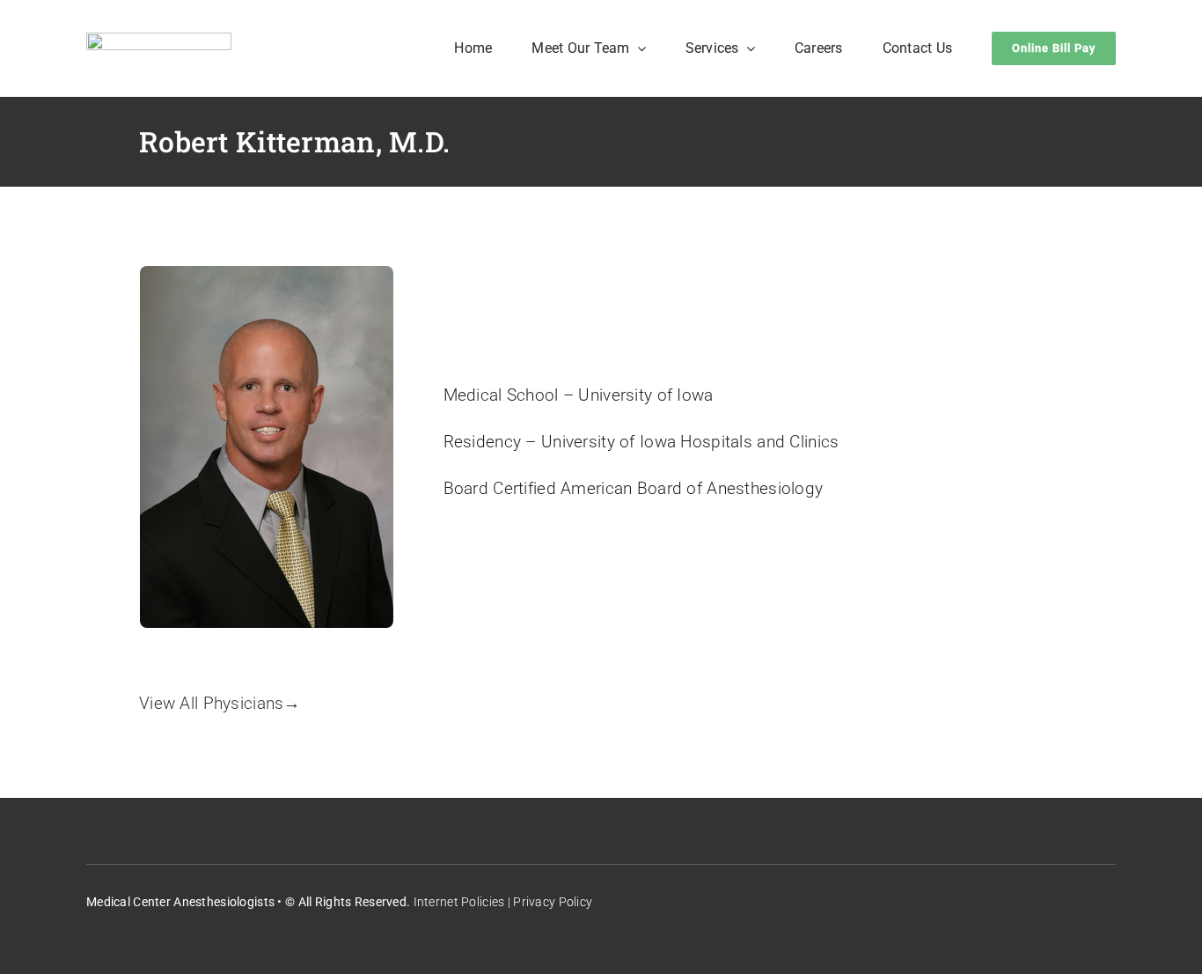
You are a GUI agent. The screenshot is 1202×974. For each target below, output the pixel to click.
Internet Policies (459, 902)
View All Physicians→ (220, 703)
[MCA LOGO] (158, 41)
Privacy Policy (552, 902)
